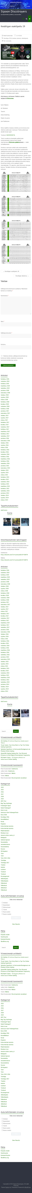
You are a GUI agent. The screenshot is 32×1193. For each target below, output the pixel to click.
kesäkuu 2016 (5, 452)
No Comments (7, 41)
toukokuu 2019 (5, 381)
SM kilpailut (4, 851)
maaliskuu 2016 (5, 459)
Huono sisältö (7, 914)
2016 (2, 792)
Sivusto (3, 849)
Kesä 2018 (4, 815)
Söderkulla (15, 769)
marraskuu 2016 (5, 440)
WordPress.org (5, 941)
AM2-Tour (3, 801)
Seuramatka (4, 842)
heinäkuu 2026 (5, 379)
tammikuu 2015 (5, 491)
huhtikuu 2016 (5, 456)
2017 (2, 794)
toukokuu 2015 (5, 481)
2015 (2, 787)
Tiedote (3, 865)
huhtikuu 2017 (5, 429)
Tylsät (5, 909)
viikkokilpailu (24, 38)
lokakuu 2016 (5, 443)
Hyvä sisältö (6, 912)
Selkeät (5, 903)
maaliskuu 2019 (5, 386)
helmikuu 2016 (5, 461)
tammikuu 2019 (5, 388)
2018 (2, 796)
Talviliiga (3, 860)
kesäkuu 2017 (5, 424)
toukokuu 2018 (5, 406)
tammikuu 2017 (5, 436)
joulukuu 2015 (5, 466)
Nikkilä (13, 773)
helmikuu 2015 (5, 488)
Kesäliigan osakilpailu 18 (11, 271)
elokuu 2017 (4, 420)
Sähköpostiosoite (6, 333)
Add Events (4, 510)
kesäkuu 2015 (5, 479)
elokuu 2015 (4, 475)
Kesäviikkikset (5, 819)
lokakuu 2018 (5, 395)
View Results (16, 924)
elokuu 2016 (4, 447)
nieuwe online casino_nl (7, 835)
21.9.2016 (19, 35)
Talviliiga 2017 (5, 862)
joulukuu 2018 (5, 390)
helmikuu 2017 (5, 434)
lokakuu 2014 (5, 495)
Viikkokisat (4, 883)
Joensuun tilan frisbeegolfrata (9, 812)
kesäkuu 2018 (5, 404)
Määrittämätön (5, 831)
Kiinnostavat (6, 907)
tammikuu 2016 (5, 463)
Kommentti (5, 295)
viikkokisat (4, 888)
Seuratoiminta (5, 846)
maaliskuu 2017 (5, 431)
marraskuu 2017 (5, 413)
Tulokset (3, 872)
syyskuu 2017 (5, 418)
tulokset (19, 38)
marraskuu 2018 (5, 393)
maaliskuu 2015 (5, 486)
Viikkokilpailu (4, 881)
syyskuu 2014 (5, 497)
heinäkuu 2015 (5, 477)
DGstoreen (10, 98)
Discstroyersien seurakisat (19, 778)
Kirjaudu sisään (5, 934)
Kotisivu (3, 344)
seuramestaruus (5, 844)
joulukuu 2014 (5, 493)
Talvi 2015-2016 (5, 858)
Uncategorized (5, 876)
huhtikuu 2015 (5, 484)
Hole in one (4, 810)
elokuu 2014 (4, 500)
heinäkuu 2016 (5, 450)
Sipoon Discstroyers (14, 11)
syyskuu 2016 (5, 445)
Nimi (2, 321)
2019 (2, 799)
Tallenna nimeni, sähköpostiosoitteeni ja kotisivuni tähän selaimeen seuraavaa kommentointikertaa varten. (14, 358)
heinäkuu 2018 (5, 402)
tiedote (14, 38)
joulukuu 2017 (5, 411)
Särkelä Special (5, 840)
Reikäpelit (3, 837)
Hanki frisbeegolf (6, 808)
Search (16, 731)
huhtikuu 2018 (5, 408)
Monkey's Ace (4, 833)
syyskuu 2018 (5, 397)
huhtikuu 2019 (5, 383)
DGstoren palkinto (14, 142)
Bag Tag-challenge (6, 803)
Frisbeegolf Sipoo (6, 805)
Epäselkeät (6, 905)
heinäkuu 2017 (5, 422)
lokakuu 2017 (5, 415)
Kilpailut (3, 824)
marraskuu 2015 (5, 468)
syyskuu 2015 (5, 472)
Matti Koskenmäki (8, 35)
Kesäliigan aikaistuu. (22, 276)
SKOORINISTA (10, 135)
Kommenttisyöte (5, 939)
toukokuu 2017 (5, 427)
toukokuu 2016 (5, 454)
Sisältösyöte (4, 937)
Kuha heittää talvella (7, 826)
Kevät (2, 821)
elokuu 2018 (4, 399)
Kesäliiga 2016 (8, 38)
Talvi (2, 853)
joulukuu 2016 (5, 438)
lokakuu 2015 (5, 470)
